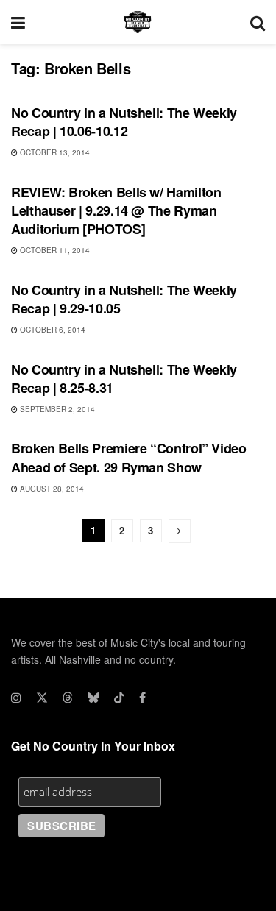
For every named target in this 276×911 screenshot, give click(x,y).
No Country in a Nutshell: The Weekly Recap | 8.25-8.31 (124, 378)
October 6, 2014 (51, 330)
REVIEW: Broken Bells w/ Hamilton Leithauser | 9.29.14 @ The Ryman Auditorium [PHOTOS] (116, 210)
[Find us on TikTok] (119, 698)
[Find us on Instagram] (16, 698)
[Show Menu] (18, 22)
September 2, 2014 (56, 409)
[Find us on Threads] (68, 698)
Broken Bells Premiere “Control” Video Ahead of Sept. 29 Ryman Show (129, 457)
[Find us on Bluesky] (93, 698)
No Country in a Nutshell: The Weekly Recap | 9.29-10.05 (124, 299)
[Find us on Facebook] (142, 698)
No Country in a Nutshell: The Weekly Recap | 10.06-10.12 (124, 122)
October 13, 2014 (54, 152)
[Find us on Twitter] (42, 698)
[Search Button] (257, 22)
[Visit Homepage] (137, 22)
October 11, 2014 (54, 250)
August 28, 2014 (51, 488)
